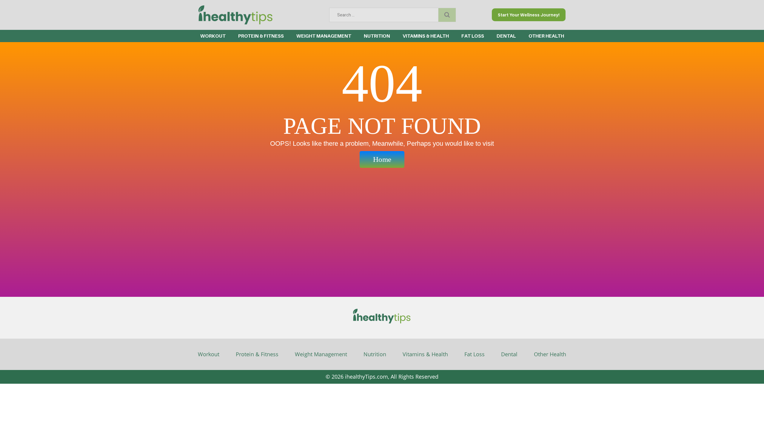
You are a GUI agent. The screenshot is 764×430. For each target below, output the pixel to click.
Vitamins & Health (426, 36)
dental (506, 36)
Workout (213, 36)
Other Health (546, 36)
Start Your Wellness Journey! (529, 14)
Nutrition (377, 36)
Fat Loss (472, 36)
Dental (509, 354)
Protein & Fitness (261, 36)
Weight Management (323, 36)
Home (382, 159)
